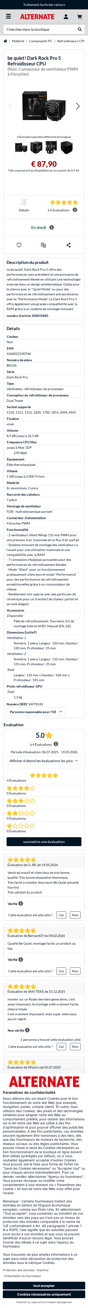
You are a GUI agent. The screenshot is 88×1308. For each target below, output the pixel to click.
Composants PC (41, 41)
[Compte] (66, 16)
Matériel (18, 41)
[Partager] (68, 245)
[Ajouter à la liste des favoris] (19, 245)
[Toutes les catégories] (8, 16)
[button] (10, 106)
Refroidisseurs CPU (71, 41)
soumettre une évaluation (44, 841)
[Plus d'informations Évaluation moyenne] (74, 210)
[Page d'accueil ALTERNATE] (37, 16)
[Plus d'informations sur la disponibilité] (51, 227)
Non (75, 915)
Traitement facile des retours (44, 5)
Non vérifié (16, 1030)
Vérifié (12, 904)
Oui (61, 915)
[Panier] (79, 16)
